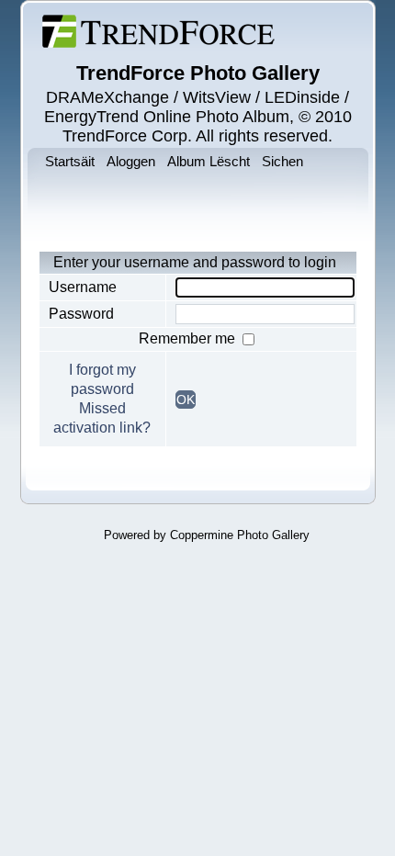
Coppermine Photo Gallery (240, 535)
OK (185, 399)
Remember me (189, 338)
